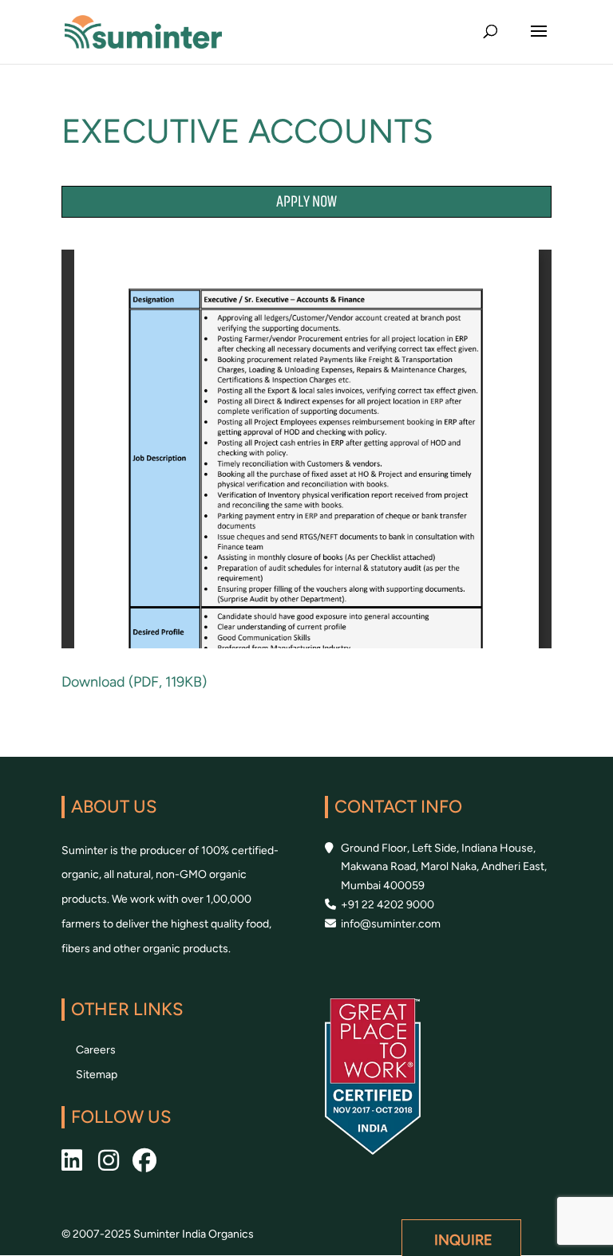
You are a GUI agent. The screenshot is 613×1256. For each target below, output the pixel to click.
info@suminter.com (391, 924)
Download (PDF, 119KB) (134, 682)
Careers (96, 1050)
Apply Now (306, 203)
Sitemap (96, 1074)
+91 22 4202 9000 (387, 904)
